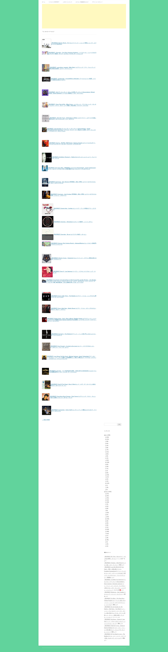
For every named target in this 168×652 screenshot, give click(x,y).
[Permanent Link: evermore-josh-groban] (69, 198)
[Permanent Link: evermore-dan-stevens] (69, 186)
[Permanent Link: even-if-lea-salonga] (69, 277)
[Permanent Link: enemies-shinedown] (67, 227)
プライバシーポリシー (97, 2)
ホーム (43, 2)
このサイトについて (67, 2)
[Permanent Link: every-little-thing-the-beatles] (69, 300)
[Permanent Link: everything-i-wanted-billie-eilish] (69, 71)
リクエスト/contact (54, 2)
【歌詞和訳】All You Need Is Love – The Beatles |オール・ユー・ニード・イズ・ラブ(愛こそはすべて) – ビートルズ (115, 636)
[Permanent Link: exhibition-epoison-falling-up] (69, 162)
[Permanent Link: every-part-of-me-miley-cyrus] (69, 107)
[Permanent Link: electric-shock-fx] (69, 47)
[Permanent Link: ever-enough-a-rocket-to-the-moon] (69, 350)
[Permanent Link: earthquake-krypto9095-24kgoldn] (69, 81)
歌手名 (106, 491)
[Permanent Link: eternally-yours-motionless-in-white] (69, 121)
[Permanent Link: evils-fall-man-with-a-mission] (69, 374)
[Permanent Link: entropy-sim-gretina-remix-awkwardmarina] (69, 246)
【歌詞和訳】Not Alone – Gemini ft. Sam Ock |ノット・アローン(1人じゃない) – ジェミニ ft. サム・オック (114, 621)
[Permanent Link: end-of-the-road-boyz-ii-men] (69, 388)
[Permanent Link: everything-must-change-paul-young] (69, 400)
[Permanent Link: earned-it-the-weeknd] (69, 338)
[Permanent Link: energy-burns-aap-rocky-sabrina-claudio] (69, 146)
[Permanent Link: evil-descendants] (69, 95)
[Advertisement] (84, 16)
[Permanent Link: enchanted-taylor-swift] (69, 414)
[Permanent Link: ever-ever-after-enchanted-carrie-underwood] (69, 171)
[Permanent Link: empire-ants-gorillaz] (69, 214)
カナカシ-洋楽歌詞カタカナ (82, 2)
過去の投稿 (46, 419)
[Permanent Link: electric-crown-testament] (69, 262)
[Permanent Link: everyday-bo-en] (64, 239)
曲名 (105, 435)
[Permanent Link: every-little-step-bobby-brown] (69, 312)
